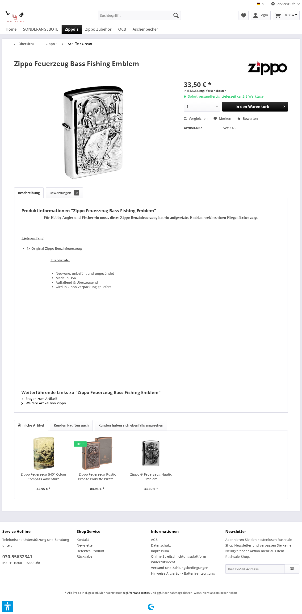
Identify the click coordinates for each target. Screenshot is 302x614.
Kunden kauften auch (71, 425)
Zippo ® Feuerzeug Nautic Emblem (151, 476)
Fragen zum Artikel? (41, 398)
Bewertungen (64, 193)
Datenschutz (161, 545)
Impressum (160, 551)
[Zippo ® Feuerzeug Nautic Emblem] (151, 453)
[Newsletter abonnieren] (292, 569)
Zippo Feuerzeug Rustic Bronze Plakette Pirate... (97, 476)
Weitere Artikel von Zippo (45, 403)
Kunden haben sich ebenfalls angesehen (130, 425)
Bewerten (250, 118)
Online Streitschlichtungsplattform (178, 556)
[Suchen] (176, 15)
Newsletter (85, 545)
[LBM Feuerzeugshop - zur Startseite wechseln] (14, 16)
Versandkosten (139, 593)
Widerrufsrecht (163, 562)
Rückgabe (84, 556)
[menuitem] (139, 15)
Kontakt (83, 539)
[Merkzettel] (244, 15)
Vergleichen (198, 118)
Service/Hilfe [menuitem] (285, 4)
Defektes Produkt (90, 551)
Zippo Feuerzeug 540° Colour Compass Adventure (44, 476)
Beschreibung (29, 193)
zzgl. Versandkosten (212, 91)
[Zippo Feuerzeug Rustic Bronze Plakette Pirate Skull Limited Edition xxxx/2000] (97, 453)
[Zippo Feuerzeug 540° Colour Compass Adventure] (43, 453)
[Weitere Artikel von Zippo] (267, 68)
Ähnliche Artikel (31, 425)
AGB (154, 539)
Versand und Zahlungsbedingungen (179, 567)
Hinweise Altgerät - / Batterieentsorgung (183, 573)
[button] (7, 606)
